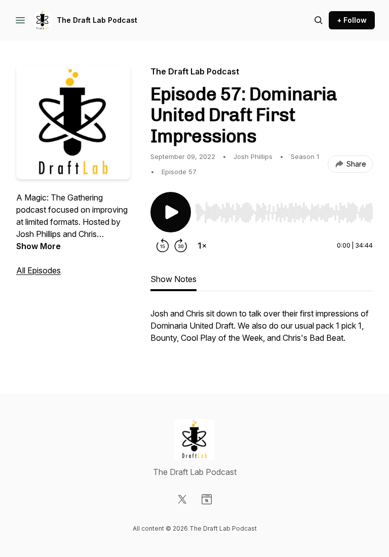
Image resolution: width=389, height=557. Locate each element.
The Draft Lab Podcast (97, 20)
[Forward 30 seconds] (181, 245)
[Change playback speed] (202, 245)
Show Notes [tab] (173, 279)
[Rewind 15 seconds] (162, 245)
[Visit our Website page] (207, 499)
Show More (38, 246)
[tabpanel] (261, 330)
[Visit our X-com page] (182, 499)
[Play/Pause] (170, 212)
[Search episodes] (319, 20)
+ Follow (352, 20)
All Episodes (38, 270)
